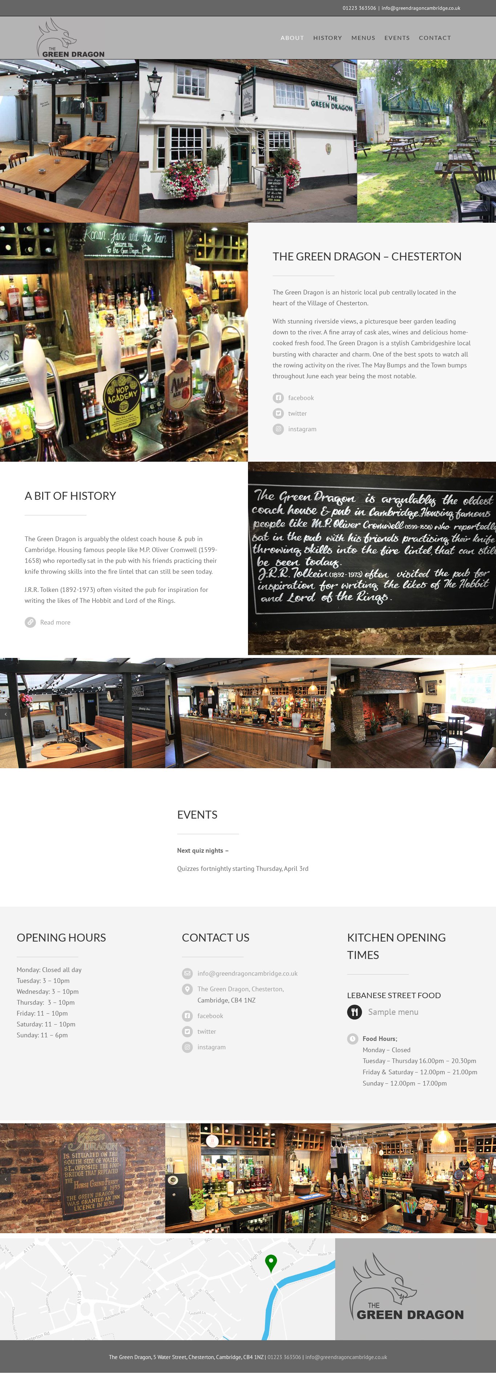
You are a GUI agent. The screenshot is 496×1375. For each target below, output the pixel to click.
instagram (302, 429)
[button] (5, 714)
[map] (250, 1241)
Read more (55, 622)
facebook (301, 398)
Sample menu (393, 1011)
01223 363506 (359, 8)
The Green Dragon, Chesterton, (241, 989)
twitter (297, 413)
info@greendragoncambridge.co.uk (421, 8)
